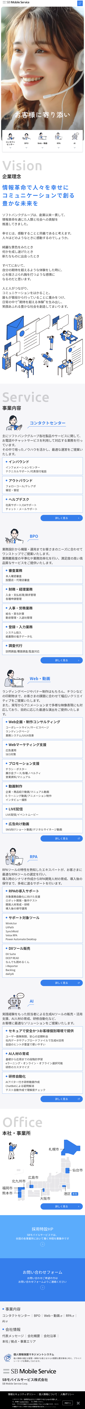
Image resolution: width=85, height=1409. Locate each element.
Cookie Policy (24, 1402)
